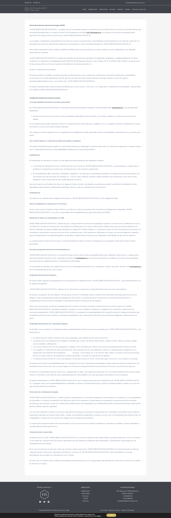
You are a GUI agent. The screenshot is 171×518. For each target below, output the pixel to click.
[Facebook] (40, 502)
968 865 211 (28, 2)
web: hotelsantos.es (93, 32)
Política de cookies (114, 510)
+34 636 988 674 (127, 498)
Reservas (85, 501)
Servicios (85, 496)
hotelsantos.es (117, 108)
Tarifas (85, 498)
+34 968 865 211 (127, 496)
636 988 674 (36, 2)
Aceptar (111, 515)
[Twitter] (44, 502)
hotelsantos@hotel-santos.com (135, 2)
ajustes (99, 516)
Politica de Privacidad (127, 510)
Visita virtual (85, 493)
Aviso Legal (103, 510)
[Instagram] (49, 502)
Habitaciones (85, 491)
